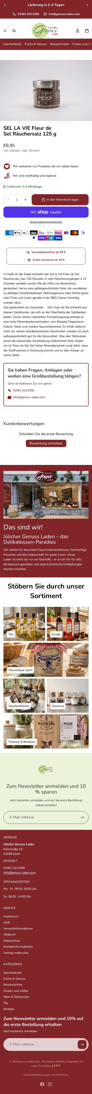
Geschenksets (12, 44)
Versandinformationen (18, 928)
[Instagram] (49, 1084)
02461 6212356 (28, 14)
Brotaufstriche (59, 44)
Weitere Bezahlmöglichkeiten (46, 222)
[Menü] (5, 31)
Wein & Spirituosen (16, 997)
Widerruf (9, 935)
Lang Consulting (40, 1066)
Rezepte (8, 1009)
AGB (6, 923)
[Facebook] (42, 1084)
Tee (5, 1003)
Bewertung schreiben (46, 443)
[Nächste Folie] (87, 5)
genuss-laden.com (30, 1061)
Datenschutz (11, 941)
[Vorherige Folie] (4, 5)
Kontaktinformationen (18, 947)
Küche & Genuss (36, 44)
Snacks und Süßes (15, 991)
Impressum (10, 917)
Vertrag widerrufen (16, 953)
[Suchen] (14, 30)
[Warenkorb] (87, 30)
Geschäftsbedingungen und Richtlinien (46, 1075)
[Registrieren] (82, 817)
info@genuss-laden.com (64, 14)
